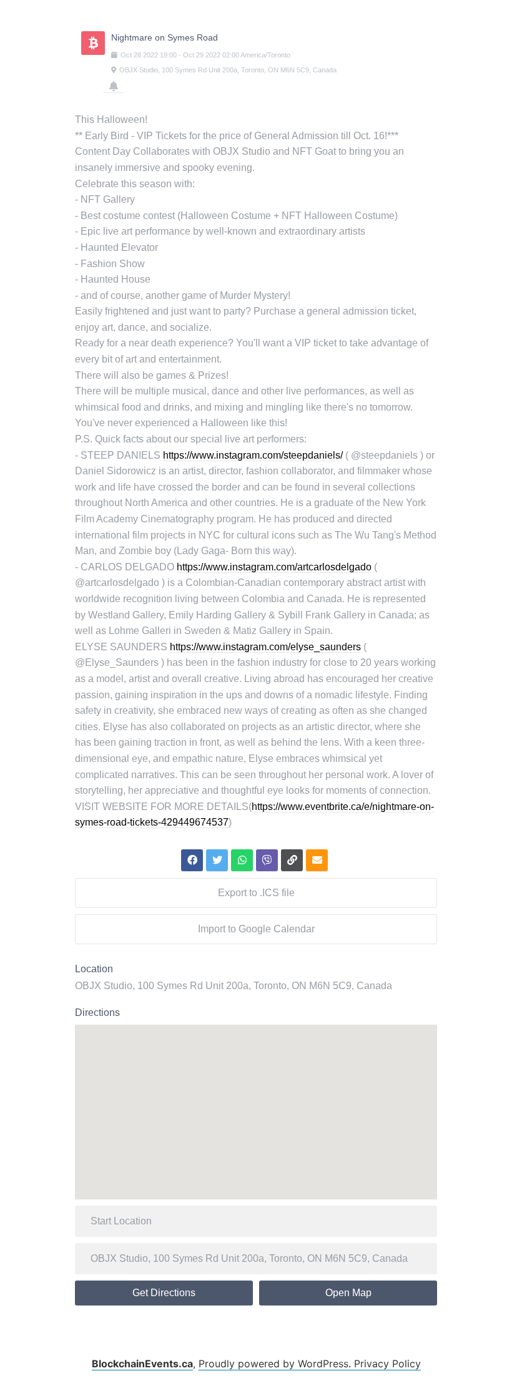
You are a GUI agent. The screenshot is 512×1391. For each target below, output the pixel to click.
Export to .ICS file (256, 892)
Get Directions (163, 1292)
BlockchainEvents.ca (142, 1363)
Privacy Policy (387, 1363)
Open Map (348, 1292)
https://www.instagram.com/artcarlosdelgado (274, 567)
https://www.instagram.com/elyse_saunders (265, 647)
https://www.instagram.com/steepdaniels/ (253, 455)
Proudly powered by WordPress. (276, 1363)
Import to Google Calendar (256, 929)
